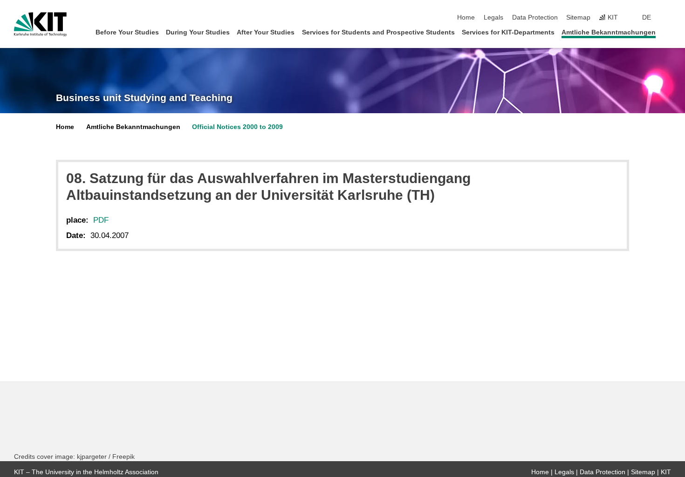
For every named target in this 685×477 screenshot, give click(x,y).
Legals (493, 17)
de (646, 17)
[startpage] (668, 32)
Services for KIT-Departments (508, 32)
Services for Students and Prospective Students (378, 32)
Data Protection (535, 17)
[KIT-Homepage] (40, 24)
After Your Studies (266, 32)
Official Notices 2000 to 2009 (237, 126)
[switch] (668, 17)
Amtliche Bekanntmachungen (609, 32)
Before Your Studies (127, 32)
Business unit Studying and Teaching (144, 97)
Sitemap (578, 17)
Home (466, 17)
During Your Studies (198, 32)
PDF (101, 220)
